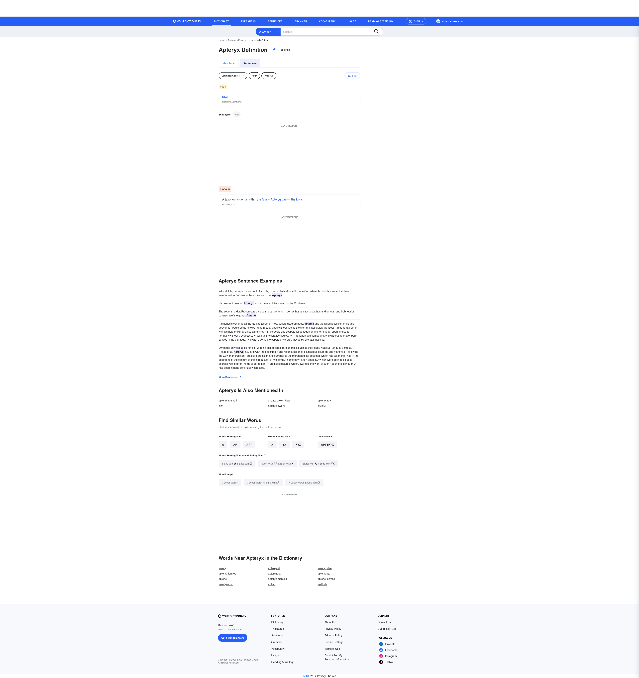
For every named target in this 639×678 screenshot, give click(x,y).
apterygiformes (227, 573)
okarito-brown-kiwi (279, 400)
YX (284, 444)
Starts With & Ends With (237, 463)
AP (235, 444)
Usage (275, 655)
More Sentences (228, 377)
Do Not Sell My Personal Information (336, 657)
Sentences (250, 63)
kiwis (299, 199)
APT (249, 444)
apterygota (274, 573)
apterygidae (325, 568)
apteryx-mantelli (228, 400)
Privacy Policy (332, 629)
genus (243, 199)
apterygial (274, 568)
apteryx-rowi (325, 400)
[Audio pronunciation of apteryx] (274, 49)
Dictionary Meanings (237, 40)
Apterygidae (279, 199)
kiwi (237, 114)
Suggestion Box (387, 629)
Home (221, 40)
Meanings (228, 63)
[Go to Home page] (187, 21)
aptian (271, 584)
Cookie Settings (333, 642)
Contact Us (384, 622)
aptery (222, 568)
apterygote (324, 573)
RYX (298, 444)
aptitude (322, 584)
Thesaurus (277, 629)
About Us (329, 622)
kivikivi (322, 406)
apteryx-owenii (276, 406)
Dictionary (265, 31)
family (266, 199)
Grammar (276, 642)
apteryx (327, 444)
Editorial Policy (333, 635)
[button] (416, 21)
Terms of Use (332, 649)
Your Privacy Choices (323, 676)
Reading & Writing (282, 662)
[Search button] (378, 31)
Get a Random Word (232, 637)
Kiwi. (225, 97)
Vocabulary (278, 649)
